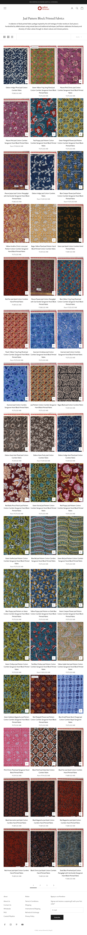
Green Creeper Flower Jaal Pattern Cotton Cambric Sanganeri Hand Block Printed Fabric (70, 613)
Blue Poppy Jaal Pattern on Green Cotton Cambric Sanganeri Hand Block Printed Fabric (16, 613)
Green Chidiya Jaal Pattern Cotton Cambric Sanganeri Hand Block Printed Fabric (16, 666)
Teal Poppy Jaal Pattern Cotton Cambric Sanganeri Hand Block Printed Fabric (43, 143)
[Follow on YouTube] (22, 924)
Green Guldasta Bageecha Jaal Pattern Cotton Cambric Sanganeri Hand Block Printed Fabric (16, 719)
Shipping (28, 905)
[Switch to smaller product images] (8, 37)
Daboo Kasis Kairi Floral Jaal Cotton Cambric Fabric (16, 456)
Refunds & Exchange (32, 912)
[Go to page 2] (53, 885)
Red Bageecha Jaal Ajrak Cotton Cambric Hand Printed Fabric (70, 821)
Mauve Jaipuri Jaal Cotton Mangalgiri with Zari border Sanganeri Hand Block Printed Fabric (16, 196)
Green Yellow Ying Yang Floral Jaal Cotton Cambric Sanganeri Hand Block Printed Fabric (43, 90)
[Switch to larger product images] (4, 37)
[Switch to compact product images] (12, 37)
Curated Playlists (9, 916)
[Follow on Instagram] (11, 924)
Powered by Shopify (47, 930)
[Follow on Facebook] (5, 924)
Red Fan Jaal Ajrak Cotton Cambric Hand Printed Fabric (16, 300)
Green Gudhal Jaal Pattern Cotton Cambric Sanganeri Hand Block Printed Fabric (16, 561)
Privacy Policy (29, 916)
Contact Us (7, 905)
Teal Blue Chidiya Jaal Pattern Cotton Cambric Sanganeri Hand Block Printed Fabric (43, 666)
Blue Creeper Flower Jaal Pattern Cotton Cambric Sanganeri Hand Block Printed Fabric (70, 196)
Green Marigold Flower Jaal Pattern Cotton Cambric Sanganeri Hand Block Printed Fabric (70, 143)
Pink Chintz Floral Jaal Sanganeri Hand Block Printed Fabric (16, 771)
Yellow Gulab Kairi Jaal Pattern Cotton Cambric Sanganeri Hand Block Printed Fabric (70, 666)
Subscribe (57, 917)
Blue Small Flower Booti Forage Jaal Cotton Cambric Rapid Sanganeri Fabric (70, 719)
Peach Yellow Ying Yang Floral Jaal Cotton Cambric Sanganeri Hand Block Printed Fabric (16, 354)
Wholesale (7, 909)
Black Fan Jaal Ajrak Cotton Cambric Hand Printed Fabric (70, 771)
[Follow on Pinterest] (16, 924)
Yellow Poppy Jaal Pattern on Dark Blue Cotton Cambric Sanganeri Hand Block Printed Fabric (43, 613)
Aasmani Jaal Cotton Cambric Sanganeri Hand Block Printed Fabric (70, 353)
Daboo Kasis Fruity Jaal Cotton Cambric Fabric (43, 456)
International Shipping (32, 909)
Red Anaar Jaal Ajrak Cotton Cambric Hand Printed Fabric (16, 871)
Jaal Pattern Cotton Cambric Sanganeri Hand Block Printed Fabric (43, 406)
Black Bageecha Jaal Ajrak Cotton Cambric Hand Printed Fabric (43, 821)
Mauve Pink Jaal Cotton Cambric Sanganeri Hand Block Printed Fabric (17, 141)
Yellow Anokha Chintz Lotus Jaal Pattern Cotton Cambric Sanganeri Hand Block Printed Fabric (16, 248)
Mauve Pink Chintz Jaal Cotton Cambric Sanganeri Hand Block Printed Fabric (70, 90)
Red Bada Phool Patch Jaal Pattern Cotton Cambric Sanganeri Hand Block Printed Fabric (16, 508)
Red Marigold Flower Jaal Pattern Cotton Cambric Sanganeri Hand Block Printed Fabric (43, 719)
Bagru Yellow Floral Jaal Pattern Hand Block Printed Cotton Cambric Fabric (43, 247)
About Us (7, 901)
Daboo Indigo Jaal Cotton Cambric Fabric (43, 194)
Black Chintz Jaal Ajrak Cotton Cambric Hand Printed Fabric (43, 871)
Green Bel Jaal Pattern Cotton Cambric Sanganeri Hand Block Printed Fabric (70, 559)
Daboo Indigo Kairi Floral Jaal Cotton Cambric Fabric (70, 456)
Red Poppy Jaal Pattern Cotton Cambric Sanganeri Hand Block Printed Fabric (70, 508)
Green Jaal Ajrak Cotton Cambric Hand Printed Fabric (70, 247)
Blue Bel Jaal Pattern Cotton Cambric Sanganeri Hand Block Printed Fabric (43, 559)
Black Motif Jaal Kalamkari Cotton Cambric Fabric (43, 771)
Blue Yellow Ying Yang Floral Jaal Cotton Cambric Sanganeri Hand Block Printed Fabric (70, 301)
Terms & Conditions (31, 901)
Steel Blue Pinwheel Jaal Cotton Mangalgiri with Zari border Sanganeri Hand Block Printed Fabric (70, 873)
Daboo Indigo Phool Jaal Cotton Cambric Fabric (16, 89)
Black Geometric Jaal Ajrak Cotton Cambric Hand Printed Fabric (17, 821)
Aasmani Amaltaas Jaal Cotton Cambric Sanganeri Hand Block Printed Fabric (43, 354)
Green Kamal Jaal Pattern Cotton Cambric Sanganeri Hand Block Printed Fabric (43, 508)
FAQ (5, 912)
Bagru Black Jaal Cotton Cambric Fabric (70, 405)
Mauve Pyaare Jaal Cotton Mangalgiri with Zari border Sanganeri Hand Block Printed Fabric (43, 301)
